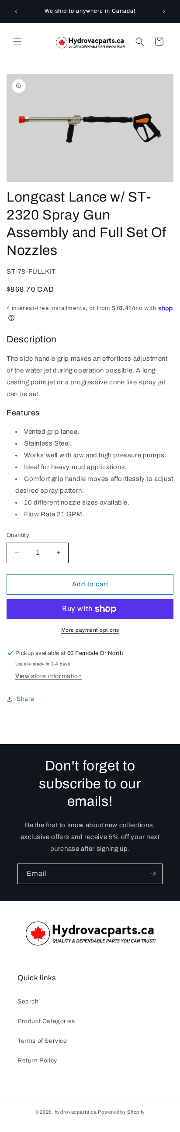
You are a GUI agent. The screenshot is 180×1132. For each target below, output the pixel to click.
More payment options (90, 630)
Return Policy (37, 1060)
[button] (17, 41)
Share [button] (26, 699)
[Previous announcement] (16, 11)
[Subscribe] (152, 874)
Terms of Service (42, 1041)
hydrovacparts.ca (76, 1112)
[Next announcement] (163, 11)
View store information (48, 676)
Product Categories (46, 1021)
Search (28, 1001)
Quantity (18, 535)
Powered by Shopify (121, 1112)
